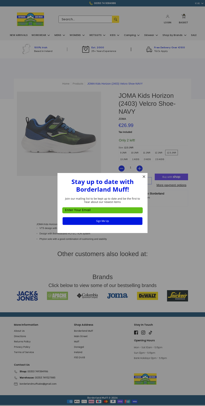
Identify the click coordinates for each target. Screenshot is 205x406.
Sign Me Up (102, 221)
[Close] (144, 176)
